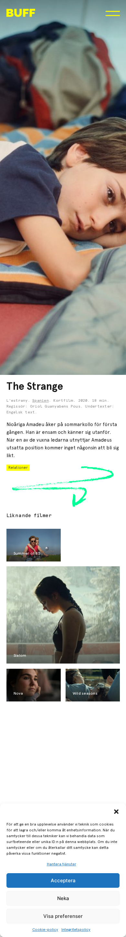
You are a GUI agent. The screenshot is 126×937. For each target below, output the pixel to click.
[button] (116, 811)
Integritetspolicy (75, 929)
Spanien (40, 401)
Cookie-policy (45, 929)
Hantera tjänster (61, 864)
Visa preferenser (63, 916)
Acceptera (63, 880)
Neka (63, 898)
